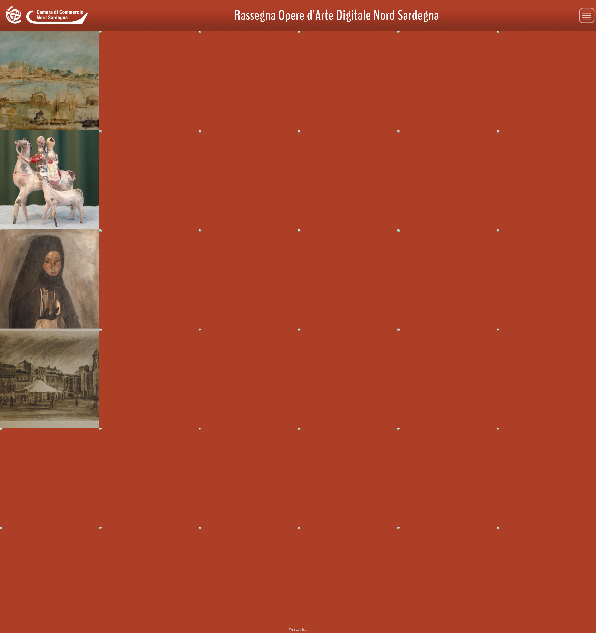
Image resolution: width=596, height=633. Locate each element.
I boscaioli (107, 334)
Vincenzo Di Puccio (286, 521)
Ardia (105, 234)
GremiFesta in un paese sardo (214, 336)
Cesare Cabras (288, 620)
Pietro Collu (388, 620)
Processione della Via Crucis (216, 135)
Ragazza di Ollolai (12, 234)
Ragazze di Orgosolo (311, 135)
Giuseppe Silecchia (385, 323)
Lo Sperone (505, 234)
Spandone (588, 124)
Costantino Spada (187, 521)
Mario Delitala (288, 323)
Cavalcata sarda (11, 135)
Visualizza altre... (298, 629)
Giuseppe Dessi (88, 124)
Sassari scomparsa (111, 532)
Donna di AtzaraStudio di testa (110, 137)
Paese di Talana (309, 532)
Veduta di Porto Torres (512, 433)
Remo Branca (387, 224)
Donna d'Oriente (408, 135)
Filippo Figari (189, 224)
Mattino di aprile (210, 532)
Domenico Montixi (187, 620)
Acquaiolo (306, 433)
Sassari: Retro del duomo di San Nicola (23, 433)
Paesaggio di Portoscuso (513, 36)
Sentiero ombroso (211, 433)
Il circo (6, 334)
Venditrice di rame (509, 135)
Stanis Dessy (288, 124)
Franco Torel (388, 422)
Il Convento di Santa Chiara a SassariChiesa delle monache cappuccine (518, 336)
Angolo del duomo (211, 234)
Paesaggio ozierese (410, 334)
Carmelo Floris (188, 422)
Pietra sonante (308, 36)
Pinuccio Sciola (387, 124)
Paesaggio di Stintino (113, 36)
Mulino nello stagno (13, 36)
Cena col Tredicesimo (511, 532)
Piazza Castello (209, 36)
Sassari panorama (409, 532)
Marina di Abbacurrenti (411, 36)
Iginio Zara (190, 124)
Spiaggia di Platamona (114, 433)
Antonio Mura (586, 224)
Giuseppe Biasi (88, 323)
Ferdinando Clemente (483, 620)
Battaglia (306, 234)
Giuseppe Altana (485, 422)
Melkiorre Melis (486, 224)
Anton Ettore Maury (583, 323)
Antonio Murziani (87, 521)
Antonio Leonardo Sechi (84, 422)
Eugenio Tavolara (584, 620)
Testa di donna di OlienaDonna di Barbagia (15, 534)
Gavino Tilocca (89, 224)
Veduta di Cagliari (310, 334)
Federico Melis (89, 620)
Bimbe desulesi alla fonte (413, 234)
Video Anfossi (189, 323)
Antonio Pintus (386, 521)
